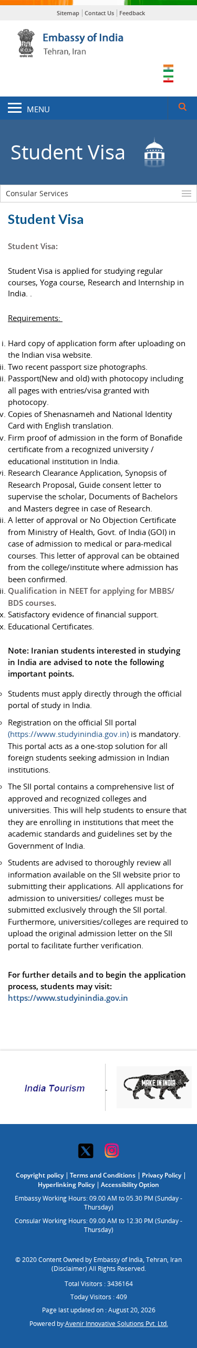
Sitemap (68, 13)
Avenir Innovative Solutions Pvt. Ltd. (116, 1323)
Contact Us (99, 13)
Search (182, 108)
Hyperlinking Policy (66, 1184)
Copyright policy (40, 1175)
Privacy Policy (161, 1175)
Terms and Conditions (103, 1175)
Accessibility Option (130, 1184)
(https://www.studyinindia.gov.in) (68, 734)
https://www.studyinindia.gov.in (68, 997)
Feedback (132, 13)
